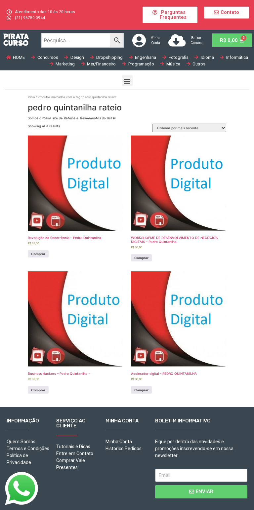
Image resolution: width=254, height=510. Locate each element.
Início (31, 97)
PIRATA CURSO (16, 39)
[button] (170, 15)
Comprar (38, 254)
